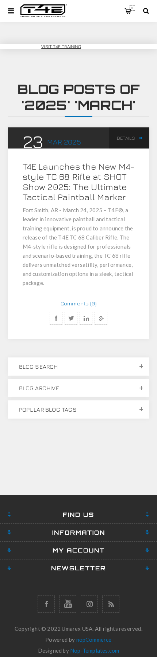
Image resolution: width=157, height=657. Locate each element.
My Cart (132, 8)
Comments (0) (78, 303)
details (126, 138)
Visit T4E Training (61, 46)
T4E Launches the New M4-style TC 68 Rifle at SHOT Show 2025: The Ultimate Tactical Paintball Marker (79, 181)
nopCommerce (94, 639)
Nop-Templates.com (94, 650)
